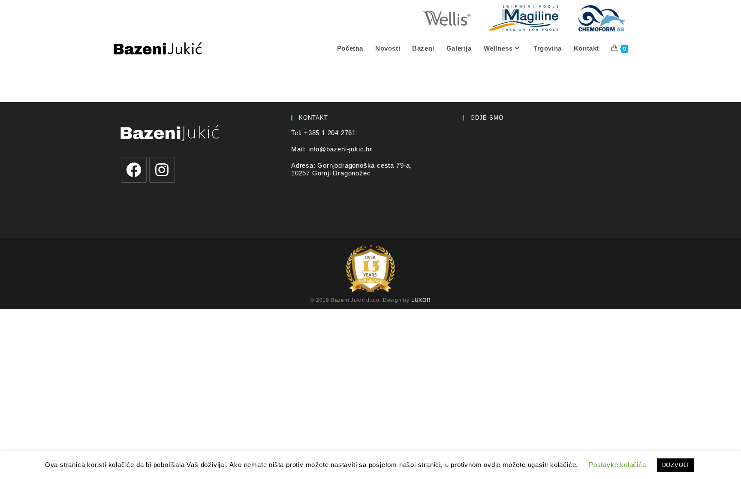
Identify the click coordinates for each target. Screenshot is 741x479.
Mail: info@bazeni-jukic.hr (331, 149)
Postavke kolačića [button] (617, 464)
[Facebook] (134, 170)
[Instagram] (162, 170)
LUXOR (421, 300)
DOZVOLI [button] (675, 465)
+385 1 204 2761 (330, 132)
